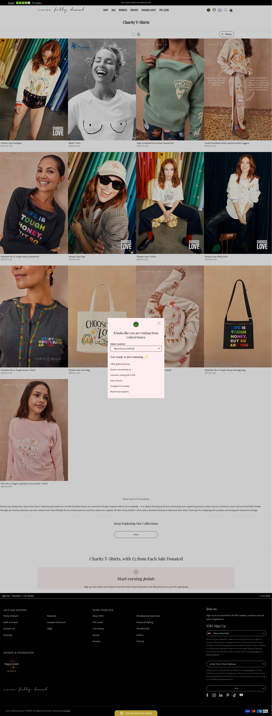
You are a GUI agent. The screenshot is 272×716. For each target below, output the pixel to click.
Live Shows (28, 596)
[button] (159, 323)
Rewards (16, 596)
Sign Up (5, 596)
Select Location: (118, 344)
